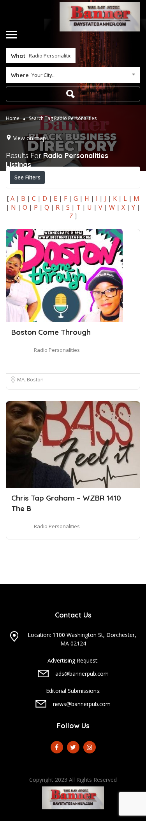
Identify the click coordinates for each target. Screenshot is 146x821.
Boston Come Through (51, 332)
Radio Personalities (57, 349)
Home (12, 118)
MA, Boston (30, 379)
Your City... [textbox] (44, 74)
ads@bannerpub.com (82, 673)
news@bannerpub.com (82, 704)
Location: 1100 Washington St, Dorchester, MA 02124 (82, 639)
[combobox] (73, 76)
